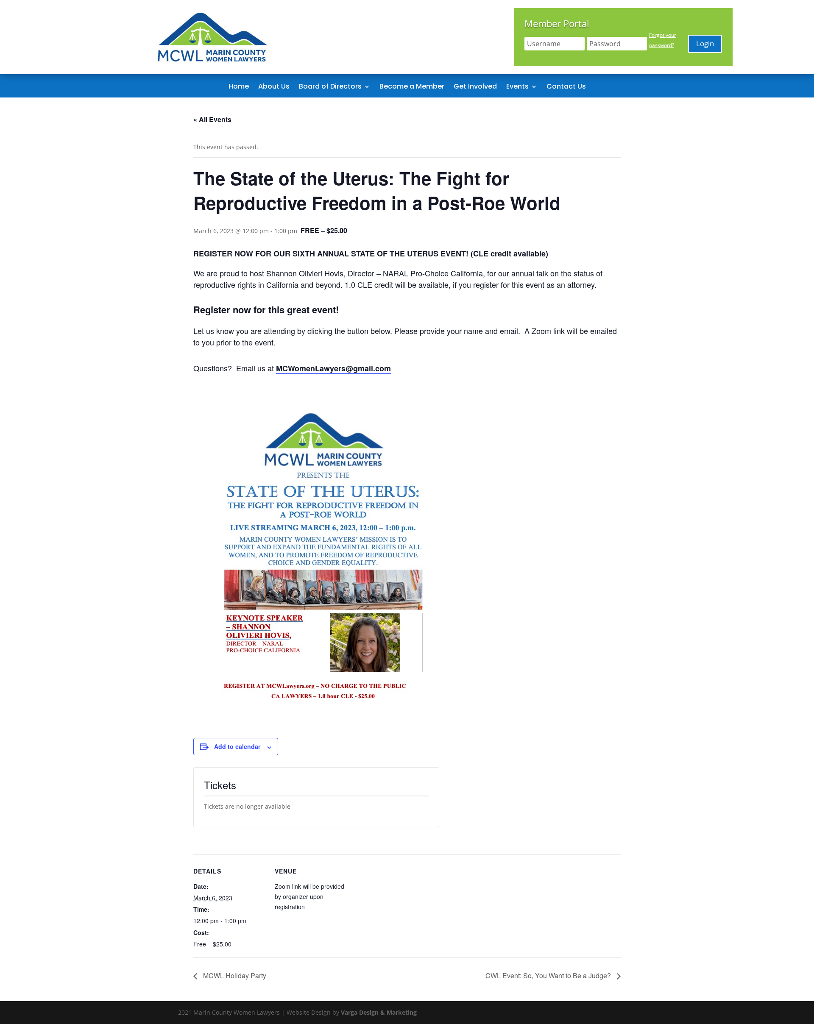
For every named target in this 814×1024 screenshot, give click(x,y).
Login (705, 43)
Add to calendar (237, 746)
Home (239, 87)
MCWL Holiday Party (233, 975)
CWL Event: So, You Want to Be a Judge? (549, 975)
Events (517, 87)
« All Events (212, 119)
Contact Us (566, 87)
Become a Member (411, 87)
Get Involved (475, 87)
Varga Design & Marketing (379, 1012)
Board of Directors (330, 87)
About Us (274, 87)
